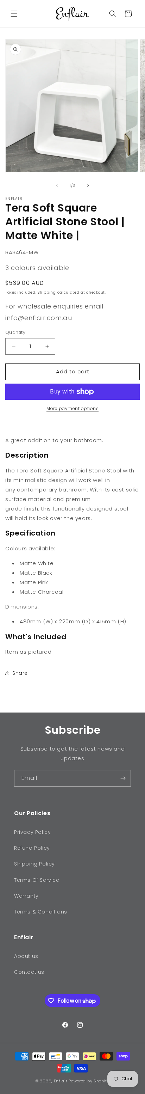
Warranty (26, 895)
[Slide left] (57, 185)
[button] (14, 14)
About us (26, 956)
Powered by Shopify (89, 1081)
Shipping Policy (34, 863)
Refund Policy (32, 847)
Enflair (61, 1081)
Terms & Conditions (40, 911)
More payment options (72, 408)
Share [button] (20, 673)
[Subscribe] (123, 778)
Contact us (29, 972)
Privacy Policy (32, 832)
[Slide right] (88, 185)
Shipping (47, 292)
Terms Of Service (36, 880)
